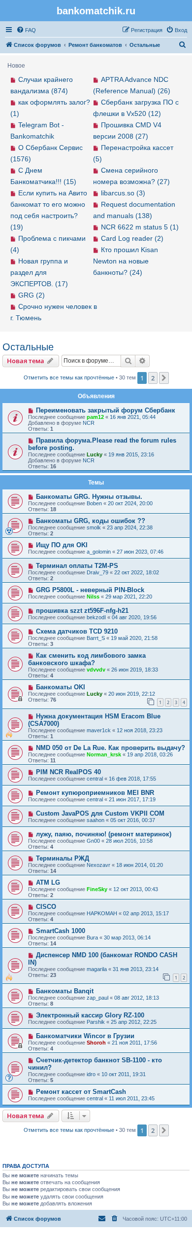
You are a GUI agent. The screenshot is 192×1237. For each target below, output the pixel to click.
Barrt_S (96, 638)
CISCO (46, 906)
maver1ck (99, 730)
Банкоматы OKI (60, 687)
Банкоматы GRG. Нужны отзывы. (89, 496)
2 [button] (153, 378)
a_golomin (99, 552)
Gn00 (93, 841)
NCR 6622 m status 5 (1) (140, 227)
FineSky (97, 889)
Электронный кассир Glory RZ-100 (90, 1015)
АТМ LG (48, 882)
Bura (92, 937)
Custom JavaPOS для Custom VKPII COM (100, 813)
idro (91, 1074)
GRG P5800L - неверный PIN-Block (90, 590)
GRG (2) (31, 295)
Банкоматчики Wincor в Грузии (85, 1036)
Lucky (94, 454)
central (95, 779)
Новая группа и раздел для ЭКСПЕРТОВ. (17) (39, 272)
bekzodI (96, 617)
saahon (95, 820)
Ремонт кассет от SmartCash (81, 1091)
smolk (94, 527)
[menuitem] (26, 30)
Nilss (93, 597)
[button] (164, 378)
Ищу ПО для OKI (62, 545)
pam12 (95, 417)
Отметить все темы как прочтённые (69, 377)
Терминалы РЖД (62, 858)
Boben (94, 503)
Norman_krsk (104, 754)
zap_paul (97, 998)
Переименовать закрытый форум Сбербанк (105, 410)
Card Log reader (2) (132, 238)
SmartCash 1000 (60, 931)
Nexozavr (98, 865)
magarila (97, 969)
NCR (89, 423)
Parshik (96, 1022)
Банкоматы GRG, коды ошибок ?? (90, 521)
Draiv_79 (97, 572)
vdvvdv (96, 670)
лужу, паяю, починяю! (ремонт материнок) (103, 834)
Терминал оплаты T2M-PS (77, 565)
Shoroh (96, 1043)
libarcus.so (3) (123, 193)
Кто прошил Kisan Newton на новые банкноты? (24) (125, 261)
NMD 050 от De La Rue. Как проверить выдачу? (110, 747)
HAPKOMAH (102, 913)
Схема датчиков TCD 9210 (77, 631)
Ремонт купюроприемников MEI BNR (95, 792)
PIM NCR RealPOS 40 (68, 772)
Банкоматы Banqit (65, 991)
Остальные (28, 346)
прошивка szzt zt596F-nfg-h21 (82, 610)
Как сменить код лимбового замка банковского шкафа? (87, 659)
